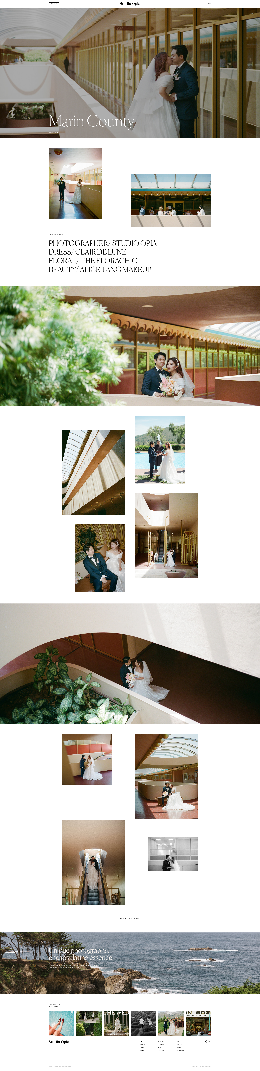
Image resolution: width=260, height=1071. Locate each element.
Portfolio (143, 1045)
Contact (54, 4)
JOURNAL (142, 1050)
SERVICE (179, 1045)
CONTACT (179, 1048)
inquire (54, 977)
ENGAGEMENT (162, 1045)
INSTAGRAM (180, 1050)
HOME (141, 1042)
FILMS (142, 1048)
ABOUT (179, 1042)
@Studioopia (53, 1007)
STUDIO (160, 1048)
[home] (130, 3)
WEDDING (161, 1042)
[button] (207, 4)
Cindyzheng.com (205, 1066)
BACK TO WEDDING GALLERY (130, 918)
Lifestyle (161, 1050)
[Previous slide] (49, 1023)
